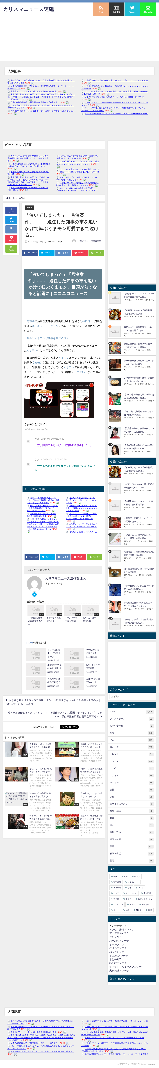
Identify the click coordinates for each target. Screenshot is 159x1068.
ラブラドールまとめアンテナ (125, 966)
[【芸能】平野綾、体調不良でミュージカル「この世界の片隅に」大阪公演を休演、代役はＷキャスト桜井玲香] (115, 432)
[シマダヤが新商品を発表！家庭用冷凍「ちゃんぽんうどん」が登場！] (115, 382)
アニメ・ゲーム (131, 719)
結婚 (127, 910)
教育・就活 (131, 811)
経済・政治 (131, 832)
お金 (131, 733)
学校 (129, 888)
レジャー (131, 782)
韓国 (115, 876)
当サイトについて (131, 804)
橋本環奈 (117, 888)
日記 (131, 825)
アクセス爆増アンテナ (121, 929)
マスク (141, 888)
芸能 (131, 846)
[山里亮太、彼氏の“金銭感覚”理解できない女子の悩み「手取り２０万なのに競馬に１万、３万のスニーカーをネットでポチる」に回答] (115, 624)
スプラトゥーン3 (145, 899)
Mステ (138, 910)
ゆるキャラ (38, 326)
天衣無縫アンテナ (119, 970)
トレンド (131, 754)
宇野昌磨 (117, 882)
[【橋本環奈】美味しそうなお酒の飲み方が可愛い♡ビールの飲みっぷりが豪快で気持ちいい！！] (115, 449)
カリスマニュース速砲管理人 (89, 241)
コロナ (128, 899)
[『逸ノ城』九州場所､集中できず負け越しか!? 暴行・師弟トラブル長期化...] (115, 416)
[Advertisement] (79, 39)
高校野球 (147, 893)
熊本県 (31, 321)
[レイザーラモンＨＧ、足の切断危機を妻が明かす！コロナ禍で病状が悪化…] (115, 488)
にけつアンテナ (118, 948)
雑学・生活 (131, 853)
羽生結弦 (145, 904)
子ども (116, 910)
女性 (131, 789)
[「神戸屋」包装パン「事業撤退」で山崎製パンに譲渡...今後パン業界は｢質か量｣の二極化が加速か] (115, 314)
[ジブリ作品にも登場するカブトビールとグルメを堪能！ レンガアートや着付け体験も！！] (115, 365)
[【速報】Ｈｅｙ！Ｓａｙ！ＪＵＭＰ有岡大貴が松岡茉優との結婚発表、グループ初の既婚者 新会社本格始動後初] (115, 298)
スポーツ (131, 747)
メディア (131, 775)
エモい (81, 372)
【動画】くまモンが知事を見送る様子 (46, 338)
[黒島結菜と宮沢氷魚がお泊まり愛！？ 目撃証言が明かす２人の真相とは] (115, 607)
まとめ (131, 768)
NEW (29, 208)
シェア (11, 212)
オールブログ (116, 944)
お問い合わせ (131, 726)
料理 (131, 818)
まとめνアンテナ (118, 955)
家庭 (131, 797)
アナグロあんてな (119, 933)
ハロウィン (118, 904)
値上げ (137, 876)
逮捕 (150, 910)
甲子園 (116, 899)
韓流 (131, 860)
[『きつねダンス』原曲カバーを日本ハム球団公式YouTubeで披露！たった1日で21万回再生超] (115, 590)
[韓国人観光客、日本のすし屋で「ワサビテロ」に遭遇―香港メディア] (115, 348)
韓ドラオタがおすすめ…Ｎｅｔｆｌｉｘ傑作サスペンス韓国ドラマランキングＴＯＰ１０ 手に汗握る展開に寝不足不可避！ (55, 714)
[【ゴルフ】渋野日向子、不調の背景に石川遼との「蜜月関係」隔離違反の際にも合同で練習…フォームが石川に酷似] (115, 399)
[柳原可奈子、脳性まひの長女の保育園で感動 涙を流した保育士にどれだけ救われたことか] (115, 556)
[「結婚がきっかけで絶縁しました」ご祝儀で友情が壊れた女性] (115, 539)
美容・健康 (131, 839)
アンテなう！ (116, 937)
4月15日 (87, 321)
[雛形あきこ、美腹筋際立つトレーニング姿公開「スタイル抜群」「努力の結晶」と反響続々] (115, 331)
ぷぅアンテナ (116, 952)
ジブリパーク (133, 882)
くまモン (53, 326)
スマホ (132, 904)
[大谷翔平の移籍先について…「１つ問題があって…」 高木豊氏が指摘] (115, 522)
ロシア (116, 893)
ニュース (131, 761)
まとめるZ (115, 959)
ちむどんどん (131, 893)
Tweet (11, 222)
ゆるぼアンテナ (118, 963)
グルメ (131, 740)
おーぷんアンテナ (119, 940)
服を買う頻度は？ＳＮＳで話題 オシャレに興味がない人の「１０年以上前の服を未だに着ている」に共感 (53, 702)
